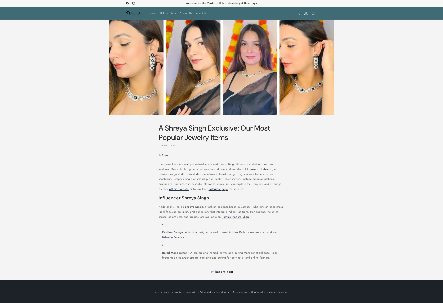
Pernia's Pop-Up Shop (235, 217)
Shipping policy (258, 292)
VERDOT (167, 292)
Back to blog (224, 271)
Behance (167, 237)
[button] (167, 13)
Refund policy (222, 292)
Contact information (278, 292)
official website (179, 189)
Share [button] (165, 155)
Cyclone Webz (189, 292)
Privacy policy (206, 292)
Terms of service (240, 292)
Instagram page (218, 189)
